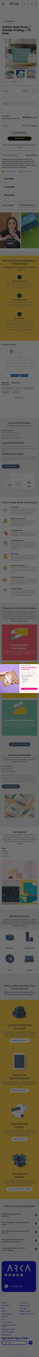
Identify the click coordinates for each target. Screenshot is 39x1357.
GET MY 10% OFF (29, 688)
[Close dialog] (37, 665)
